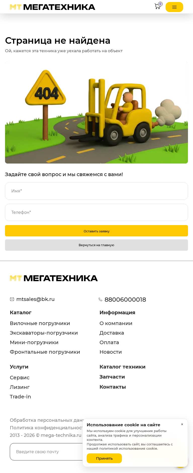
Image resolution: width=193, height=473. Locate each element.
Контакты (113, 387)
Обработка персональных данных (51, 420)
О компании (116, 323)
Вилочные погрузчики (40, 323)
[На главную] (52, 7)
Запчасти (112, 377)
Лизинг (20, 387)
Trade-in (20, 397)
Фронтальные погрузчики (45, 352)
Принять (104, 458)
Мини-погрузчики (34, 342)
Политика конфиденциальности (48, 428)
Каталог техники (123, 367)
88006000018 (125, 299)
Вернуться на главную (96, 245)
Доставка (112, 333)
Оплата (109, 342)
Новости (111, 352)
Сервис (19, 378)
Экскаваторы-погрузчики (44, 333)
